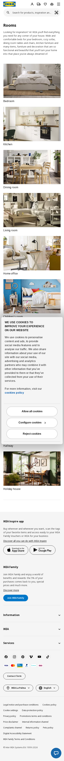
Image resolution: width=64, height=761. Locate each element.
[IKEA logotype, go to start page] (9, 4)
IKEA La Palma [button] (18, 687)
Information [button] (11, 615)
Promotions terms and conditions (36, 716)
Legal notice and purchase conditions (21, 704)
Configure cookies (30, 422)
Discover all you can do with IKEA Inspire (25, 540)
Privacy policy (9, 716)
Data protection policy (32, 710)
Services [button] (8, 643)
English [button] (47, 687)
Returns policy (32, 727)
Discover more (11, 590)
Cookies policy (49, 704)
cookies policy (14, 392)
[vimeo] (31, 657)
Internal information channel (35, 721)
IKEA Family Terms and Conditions (19, 739)
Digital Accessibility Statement (17, 733)
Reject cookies (32, 433)
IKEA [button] (6, 629)
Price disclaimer (10, 721)
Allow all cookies (32, 411)
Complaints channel (12, 727)
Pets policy (48, 727)
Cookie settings (10, 710)
